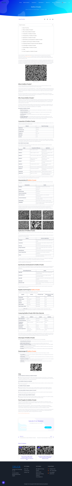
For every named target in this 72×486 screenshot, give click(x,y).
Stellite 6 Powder (28, 56)
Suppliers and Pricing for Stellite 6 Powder (31, 41)
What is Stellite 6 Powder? (28, 29)
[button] (69, 2)
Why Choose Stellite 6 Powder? (29, 31)
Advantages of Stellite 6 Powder (29, 45)
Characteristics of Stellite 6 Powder (30, 35)
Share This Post (26, 27)
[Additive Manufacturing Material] (3, 2)
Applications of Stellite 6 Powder (29, 37)
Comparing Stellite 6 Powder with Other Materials (32, 43)
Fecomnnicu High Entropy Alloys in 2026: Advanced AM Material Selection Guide (45, 457)
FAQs (24, 49)
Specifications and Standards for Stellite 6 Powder (32, 39)
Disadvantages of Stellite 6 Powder (30, 47)
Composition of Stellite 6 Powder (29, 33)
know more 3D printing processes (24, 413)
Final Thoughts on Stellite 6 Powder (30, 51)
